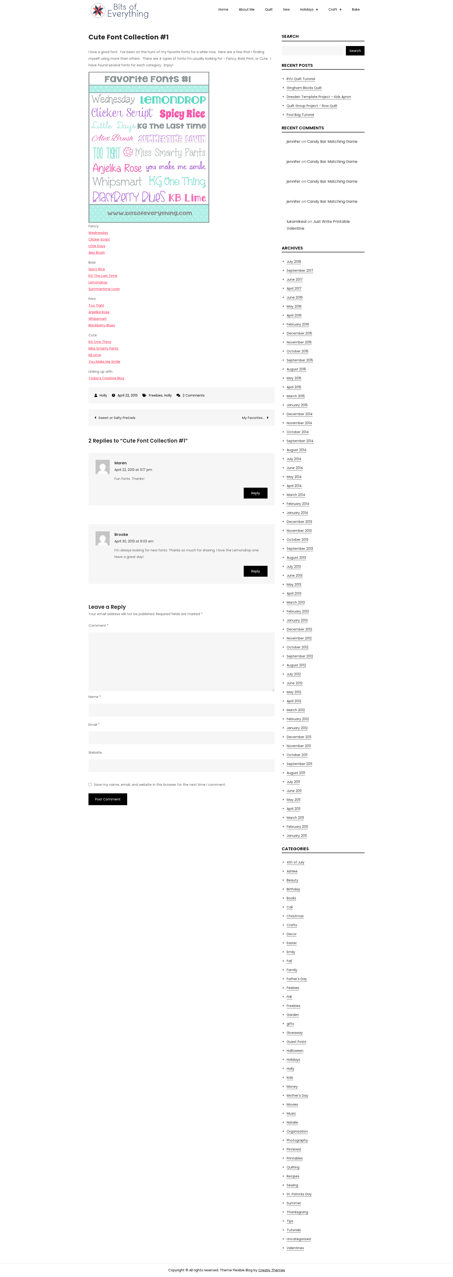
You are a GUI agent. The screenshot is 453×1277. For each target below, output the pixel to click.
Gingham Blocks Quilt (304, 87)
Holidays (307, 9)
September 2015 (300, 360)
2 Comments (194, 395)
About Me (247, 9)
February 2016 (298, 324)
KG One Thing (99, 341)
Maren (120, 463)
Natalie (292, 1122)
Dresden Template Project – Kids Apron (319, 96)
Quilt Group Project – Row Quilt (312, 105)
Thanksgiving (297, 1212)
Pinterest (294, 1149)
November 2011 (299, 746)
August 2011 (296, 772)
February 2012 (298, 719)
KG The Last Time (102, 275)
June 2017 (295, 279)
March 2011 (295, 817)
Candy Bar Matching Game (332, 141)
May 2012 (294, 692)
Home (223, 9)
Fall (289, 961)
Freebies (156, 395)
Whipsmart (97, 318)
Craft (332, 9)
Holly (103, 395)
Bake (356, 9)
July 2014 (294, 459)
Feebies (293, 987)
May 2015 (294, 378)
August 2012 (296, 665)
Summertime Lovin (104, 289)
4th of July (295, 862)
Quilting (293, 1167)
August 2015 (296, 369)
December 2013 (299, 521)
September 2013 (300, 548)
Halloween (295, 1050)
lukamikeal (296, 221)
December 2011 (299, 737)
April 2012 (294, 701)
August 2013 (296, 557)
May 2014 (294, 476)
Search (290, 36)
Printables (295, 1158)
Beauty (292, 880)
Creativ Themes (271, 1270)
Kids (290, 1077)
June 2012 (294, 683)
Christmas (295, 916)
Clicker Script (99, 239)
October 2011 (297, 755)
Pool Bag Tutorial (300, 114)
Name (94, 696)
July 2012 (294, 674)
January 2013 (297, 620)
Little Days (96, 246)
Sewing (292, 1185)
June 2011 (294, 790)
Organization (297, 1131)
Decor (292, 934)
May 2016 (294, 306)
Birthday (293, 889)
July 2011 (293, 781)
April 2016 (294, 315)
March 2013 (296, 602)
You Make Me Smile (104, 361)
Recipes (293, 1176)
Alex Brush (96, 252)
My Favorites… (253, 417)
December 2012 (299, 629)
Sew (286, 9)
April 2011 (293, 808)
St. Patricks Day (299, 1194)
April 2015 (294, 387)
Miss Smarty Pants (103, 348)
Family (292, 970)
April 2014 (294, 485)
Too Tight (96, 305)
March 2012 (296, 710)
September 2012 (300, 656)
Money (292, 1086)
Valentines (295, 1248)
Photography (297, 1140)
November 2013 (299, 530)
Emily (291, 952)
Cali (290, 907)
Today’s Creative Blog (106, 378)
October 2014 (298, 432)
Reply (255, 493)
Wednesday (98, 232)
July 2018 (294, 261)
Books (291, 898)
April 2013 (294, 593)
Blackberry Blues (101, 325)
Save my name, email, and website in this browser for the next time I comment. (160, 784)
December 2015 (299, 333)
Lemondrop (97, 282)
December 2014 (300, 414)
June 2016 (295, 297)
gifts (290, 1023)
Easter (292, 943)
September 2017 (300, 270)
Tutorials (294, 1230)
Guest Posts (296, 1041)
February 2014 (298, 503)
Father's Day (297, 979)
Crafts (292, 925)
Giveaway (295, 1032)
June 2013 (294, 575)
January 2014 (297, 512)
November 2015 (299, 342)
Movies (292, 1104)
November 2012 (299, 638)
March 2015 (296, 396)
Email (94, 724)
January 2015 (297, 405)
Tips (290, 1221)
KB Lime (94, 355)
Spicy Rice (96, 269)
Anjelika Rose (98, 312)
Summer (294, 1203)
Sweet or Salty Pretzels (116, 417)
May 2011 (293, 799)
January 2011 (297, 835)
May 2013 (294, 584)
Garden (293, 1014)
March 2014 (296, 494)
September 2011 (299, 763)
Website (95, 752)
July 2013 (294, 566)
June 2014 (295, 467)
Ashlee (292, 871)
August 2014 (296, 450)
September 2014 (300, 441)
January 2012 (297, 728)
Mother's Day (297, 1095)
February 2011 (297, 826)
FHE (289, 996)
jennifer (294, 141)
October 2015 (297, 351)
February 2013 (298, 611)
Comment (98, 625)
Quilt (269, 9)
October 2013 (297, 539)
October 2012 (297, 647)
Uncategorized (299, 1239)
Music (291, 1113)
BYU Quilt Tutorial (301, 78)
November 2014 (299, 423)
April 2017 (294, 288)
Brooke (121, 534)
